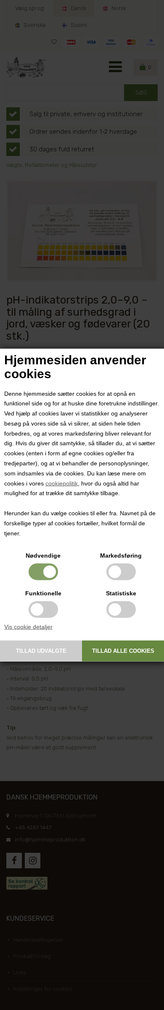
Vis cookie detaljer (28, 626)
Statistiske (121, 593)
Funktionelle (43, 593)
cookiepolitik (61, 483)
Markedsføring (121, 555)
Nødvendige (43, 555)
